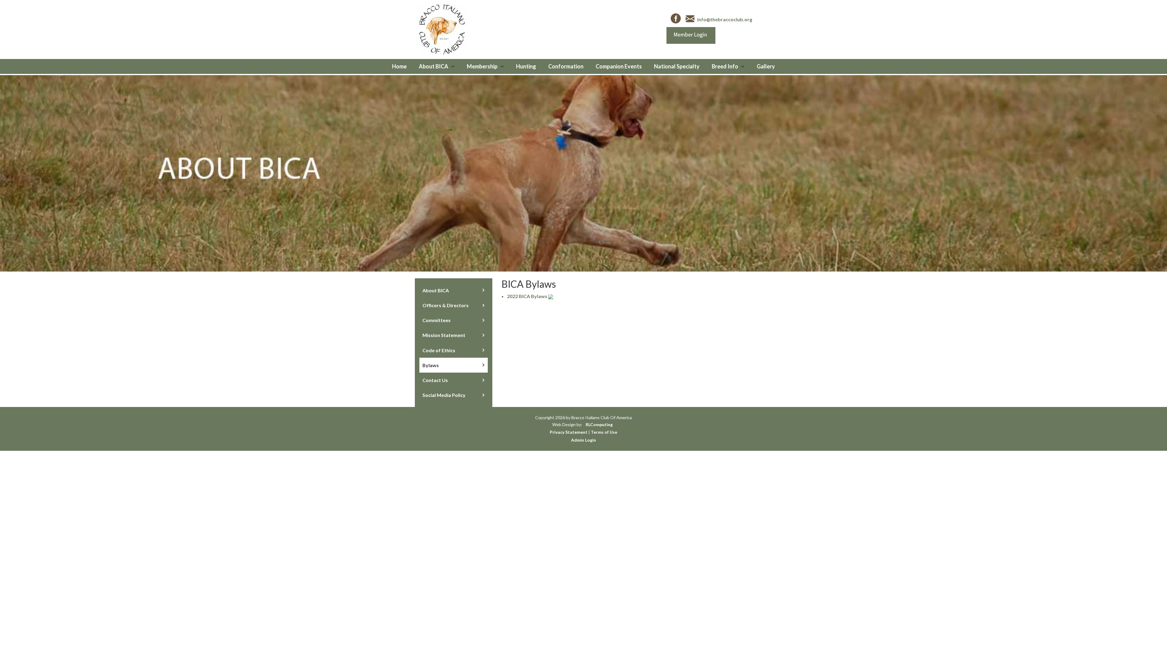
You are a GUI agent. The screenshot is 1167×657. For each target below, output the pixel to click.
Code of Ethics (438, 350)
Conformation (566, 66)
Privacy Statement (568, 432)
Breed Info (725, 66)
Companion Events (619, 66)
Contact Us (435, 380)
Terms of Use (604, 432)
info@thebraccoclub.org (724, 20)
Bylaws (430, 365)
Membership (482, 66)
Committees (436, 320)
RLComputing (599, 424)
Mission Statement (443, 335)
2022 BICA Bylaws (527, 296)
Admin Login (583, 440)
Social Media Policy (444, 395)
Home (399, 66)
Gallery (766, 66)
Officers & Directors (445, 305)
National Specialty (677, 66)
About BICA (433, 66)
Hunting (526, 66)
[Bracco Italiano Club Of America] (442, 28)
